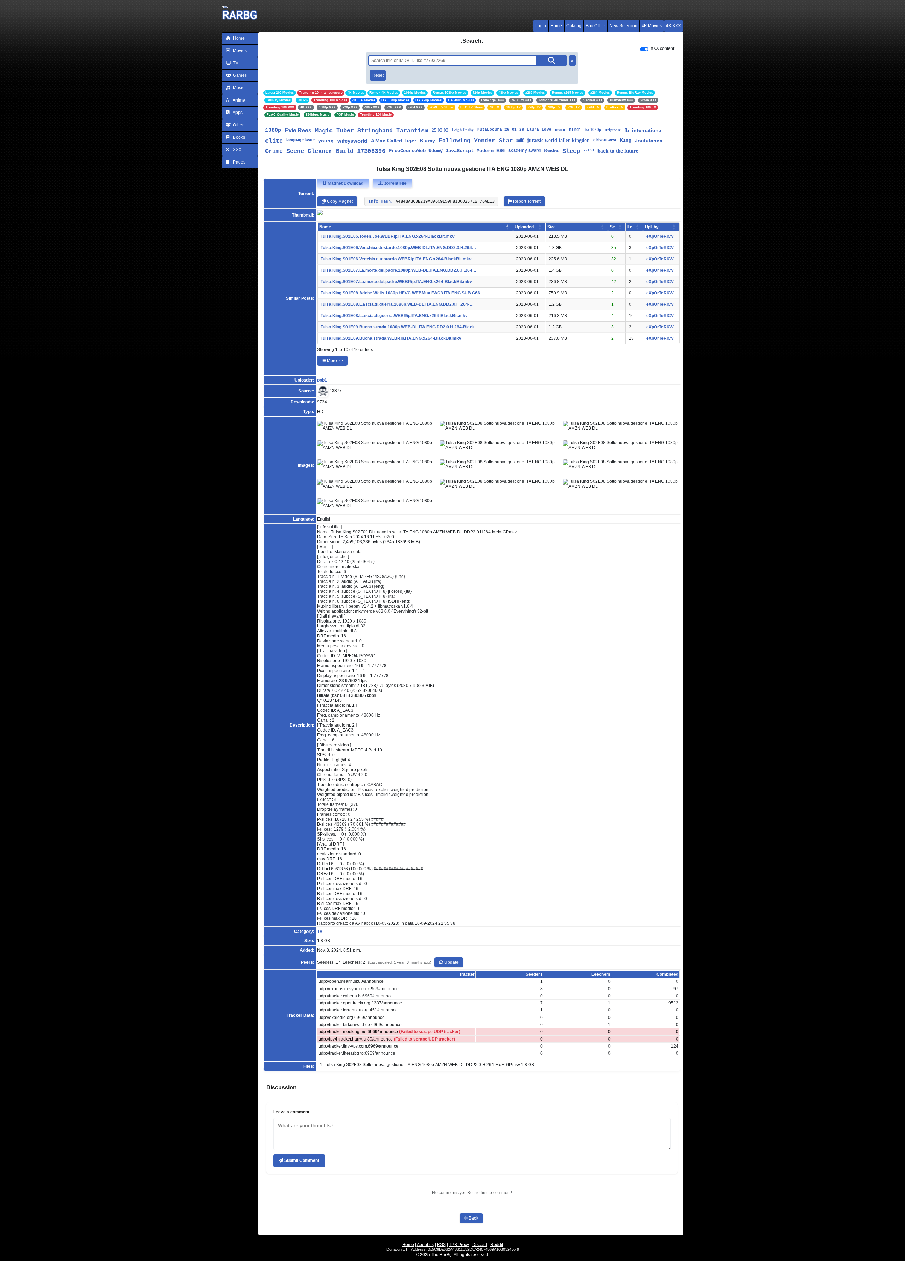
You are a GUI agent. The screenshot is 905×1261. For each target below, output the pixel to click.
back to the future (617, 151)
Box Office (595, 25)
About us (425, 1244)
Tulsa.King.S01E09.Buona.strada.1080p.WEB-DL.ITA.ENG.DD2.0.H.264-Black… (400, 327)
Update (451, 962)
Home (556, 25)
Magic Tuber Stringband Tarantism (371, 130)
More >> (334, 360)
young (326, 140)
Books (238, 137)
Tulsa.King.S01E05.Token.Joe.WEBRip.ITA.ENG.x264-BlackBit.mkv (388, 236)
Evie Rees (298, 130)
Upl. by (652, 226)
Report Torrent (526, 201)
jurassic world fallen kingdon (558, 140)
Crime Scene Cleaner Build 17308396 (325, 151)
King (625, 140)
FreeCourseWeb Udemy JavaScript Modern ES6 (447, 151)
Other (238, 124)
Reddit (496, 1244)
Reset (378, 75)
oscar (560, 129)
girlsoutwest (605, 140)
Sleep (571, 151)
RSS (441, 1244)
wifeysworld (352, 141)
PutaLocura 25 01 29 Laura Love (514, 129)
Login (540, 25)
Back (473, 1218)
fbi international (643, 130)
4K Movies (652, 25)
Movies (239, 50)
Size (551, 226)
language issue (300, 140)
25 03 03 (440, 130)
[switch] (644, 49)
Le (629, 226)
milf (520, 140)
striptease (613, 129)
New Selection (623, 25)
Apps (237, 112)
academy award (524, 150)
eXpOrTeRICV (660, 236)
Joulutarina (648, 140)
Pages (238, 162)
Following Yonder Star (476, 141)
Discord (479, 1244)
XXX (236, 149)
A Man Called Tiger (393, 140)
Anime (238, 100)
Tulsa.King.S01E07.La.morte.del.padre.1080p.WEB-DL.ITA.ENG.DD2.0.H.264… (399, 270)
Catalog (574, 25)
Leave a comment (291, 1112)
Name (325, 226)
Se (612, 226)
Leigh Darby (463, 129)
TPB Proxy (459, 1244)
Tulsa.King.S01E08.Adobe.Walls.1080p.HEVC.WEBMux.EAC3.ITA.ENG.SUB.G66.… (403, 293)
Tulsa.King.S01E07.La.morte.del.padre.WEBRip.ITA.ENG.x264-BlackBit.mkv (396, 281)
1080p (273, 130)
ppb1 (322, 380)
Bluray (427, 140)
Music (238, 87)
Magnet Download (345, 183)
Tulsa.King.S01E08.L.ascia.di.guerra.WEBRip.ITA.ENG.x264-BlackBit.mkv (394, 315)
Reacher (551, 150)
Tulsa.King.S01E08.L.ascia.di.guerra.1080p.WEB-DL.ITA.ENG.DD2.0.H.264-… (397, 304)
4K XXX (673, 25)
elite (274, 141)
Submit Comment (301, 1160)
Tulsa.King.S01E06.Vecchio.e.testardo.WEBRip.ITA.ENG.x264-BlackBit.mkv (396, 259)
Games (239, 75)
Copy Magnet (339, 201)
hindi (575, 129)
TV (235, 63)
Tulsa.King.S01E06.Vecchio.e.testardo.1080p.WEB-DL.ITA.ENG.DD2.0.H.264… (398, 247)
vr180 (589, 150)
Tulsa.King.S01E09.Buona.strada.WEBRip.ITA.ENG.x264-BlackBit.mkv (391, 338)
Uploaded (524, 226)
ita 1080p (593, 129)
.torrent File (395, 183)
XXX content (662, 48)
